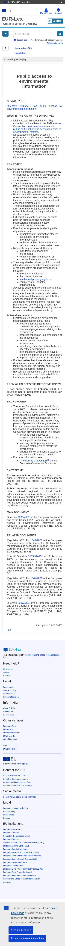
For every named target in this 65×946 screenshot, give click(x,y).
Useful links (8, 715)
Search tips (21, 40)
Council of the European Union (16, 836)
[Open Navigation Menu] (5, 34)
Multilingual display (16, 59)
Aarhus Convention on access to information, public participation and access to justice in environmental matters (37, 127)
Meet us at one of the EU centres (17, 785)
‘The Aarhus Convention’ (33, 460)
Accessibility (9, 693)
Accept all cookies (21, 930)
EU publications (10, 739)
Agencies (7, 882)
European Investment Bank (15, 862)
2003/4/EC (24, 517)
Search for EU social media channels (19, 797)
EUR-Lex (12, 19)
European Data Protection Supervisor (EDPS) (23, 869)
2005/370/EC (35, 556)
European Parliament (12, 829)
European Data (9, 726)
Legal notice (8, 687)
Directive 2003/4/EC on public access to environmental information (34, 107)
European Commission (13, 839)
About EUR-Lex (9, 708)
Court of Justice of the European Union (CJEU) (23, 842)
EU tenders (8, 729)
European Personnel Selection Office (19, 875)
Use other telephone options (15, 779)
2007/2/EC (24, 603)
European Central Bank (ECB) (16, 846)
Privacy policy (9, 811)
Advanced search (55, 43)
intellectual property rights (34, 279)
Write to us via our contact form (17, 782)
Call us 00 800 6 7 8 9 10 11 (15, 775)
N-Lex (5, 745)
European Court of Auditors (15, 849)
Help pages (8, 669)
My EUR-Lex (46, 13)
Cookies (6, 818)
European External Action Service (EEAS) (21, 852)
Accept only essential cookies (27, 938)
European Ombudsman (13, 865)
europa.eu (23, 764)
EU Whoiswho (9, 736)
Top (9, 630)
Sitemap (7, 676)
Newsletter (8, 711)
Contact (6, 672)
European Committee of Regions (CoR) (20, 859)
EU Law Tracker (10, 749)
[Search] (60, 33)
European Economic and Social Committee (22, 856)
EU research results (12, 733)
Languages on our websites (15, 808)
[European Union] (9, 759)
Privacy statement (11, 697)
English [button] (58, 13)
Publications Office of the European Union (21, 879)
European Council (11, 832)
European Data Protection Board (17, 872)
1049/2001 (36, 540)
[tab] (33, 59)
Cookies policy (9, 690)
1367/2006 (36, 578)
